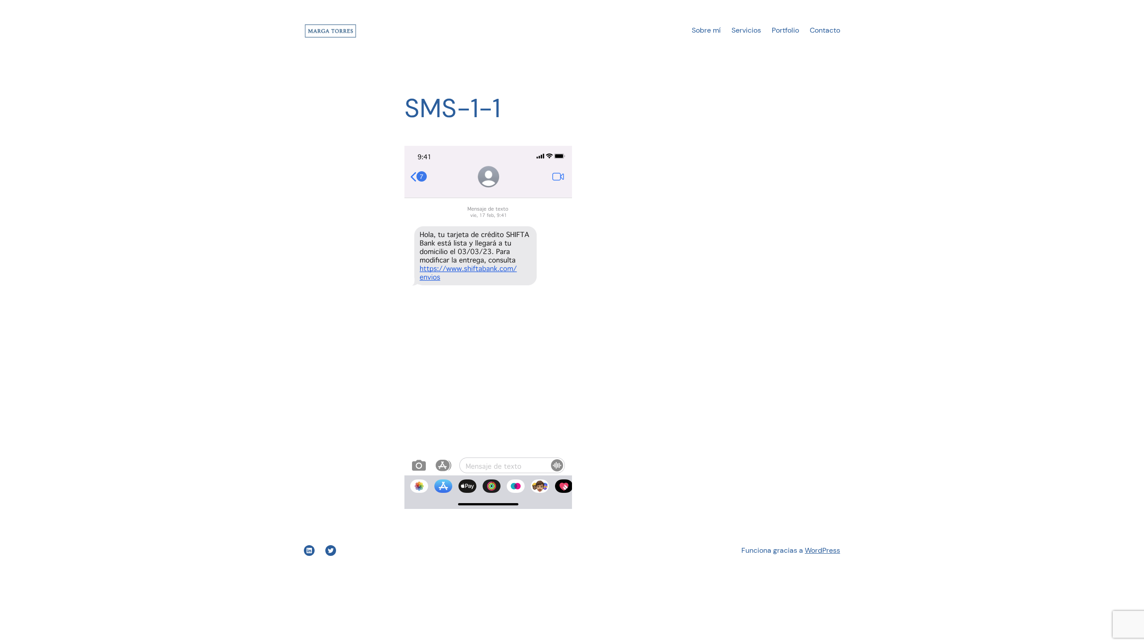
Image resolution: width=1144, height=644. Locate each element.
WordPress (822, 550)
